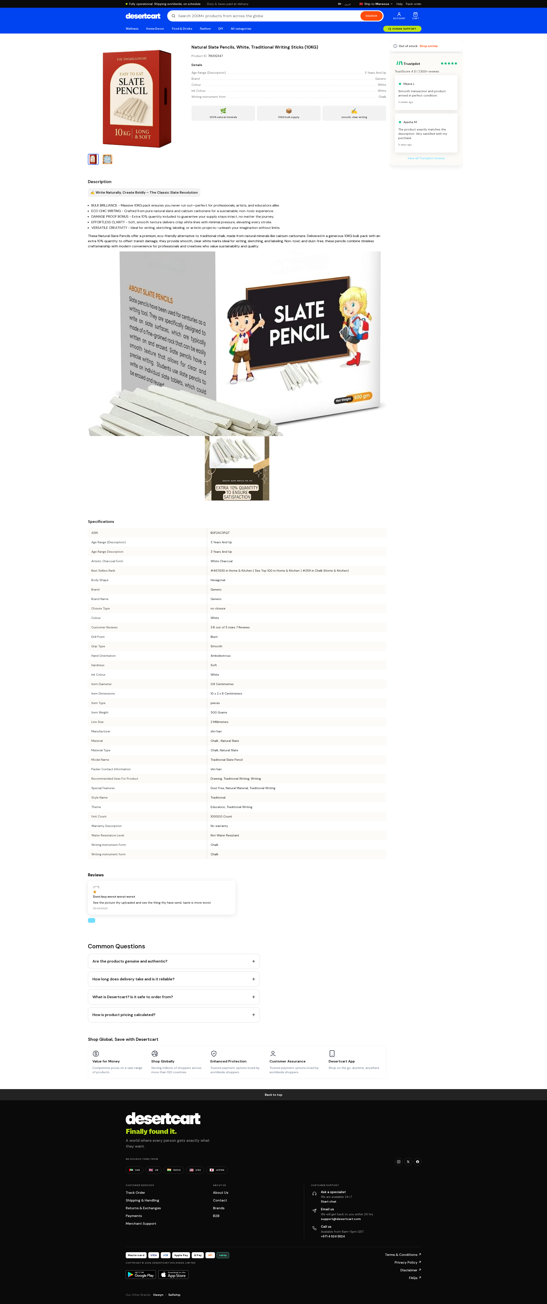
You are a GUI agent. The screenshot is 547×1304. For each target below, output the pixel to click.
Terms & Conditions (403, 1254)
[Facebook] (417, 1162)
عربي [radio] (348, 4)
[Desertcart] (143, 16)
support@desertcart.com (341, 1219)
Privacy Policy (408, 1262)
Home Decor (155, 29)
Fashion (205, 29)
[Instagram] (399, 1162)
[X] (408, 1162)
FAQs (415, 1278)
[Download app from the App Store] (173, 1274)
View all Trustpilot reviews (426, 158)
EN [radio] (339, 3)
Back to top (273, 1095)
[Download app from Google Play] (141, 1274)
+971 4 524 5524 (333, 1236)
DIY (220, 29)
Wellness (132, 29)
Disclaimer (410, 1270)
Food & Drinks (182, 29)
